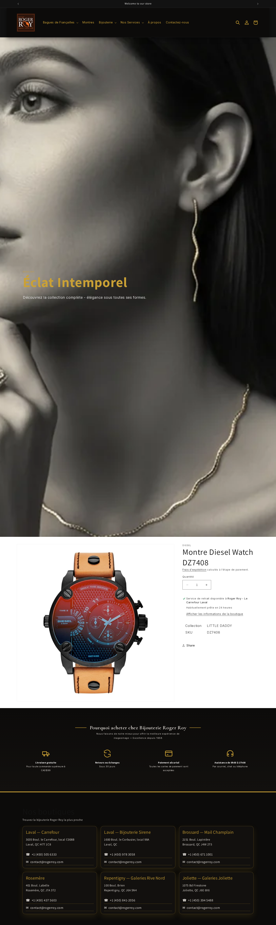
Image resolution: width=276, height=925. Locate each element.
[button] (60, 22)
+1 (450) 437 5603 (41, 900)
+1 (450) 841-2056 (119, 900)
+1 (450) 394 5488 (197, 900)
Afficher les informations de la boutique (214, 614)
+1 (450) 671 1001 (197, 854)
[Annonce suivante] (257, 4)
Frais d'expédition (194, 569)
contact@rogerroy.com (44, 862)
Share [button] (190, 645)
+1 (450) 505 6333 (41, 854)
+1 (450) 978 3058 (119, 854)
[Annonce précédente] (18, 4)
